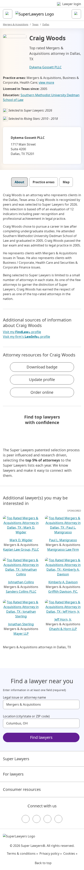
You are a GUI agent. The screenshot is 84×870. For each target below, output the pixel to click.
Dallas (45, 24)
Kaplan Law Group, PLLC (21, 549)
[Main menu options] (7, 14)
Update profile (42, 379)
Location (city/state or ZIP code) (26, 716)
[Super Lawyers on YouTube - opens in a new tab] (47, 819)
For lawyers (13, 774)
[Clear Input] (74, 704)
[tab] (19, 182)
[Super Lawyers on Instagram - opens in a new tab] (36, 819)
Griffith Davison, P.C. (63, 591)
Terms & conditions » (22, 853)
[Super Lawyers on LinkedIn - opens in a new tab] (58, 819)
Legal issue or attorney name (24, 697)
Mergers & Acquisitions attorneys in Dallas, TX (37, 647)
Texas (35, 24)
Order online (41, 392)
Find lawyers (41, 737)
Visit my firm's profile (26, 336)
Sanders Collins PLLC (21, 591)
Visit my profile (22, 332)
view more (46, 82)
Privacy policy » (50, 853)
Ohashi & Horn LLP (63, 629)
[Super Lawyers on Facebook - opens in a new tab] (25, 819)
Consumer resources (22, 789)
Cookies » (70, 853)
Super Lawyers (16, 758)
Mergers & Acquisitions (15, 24)
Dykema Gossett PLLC (45, 67)
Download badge (42, 367)
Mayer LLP (21, 633)
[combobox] (41, 704)
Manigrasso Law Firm (63, 549)
